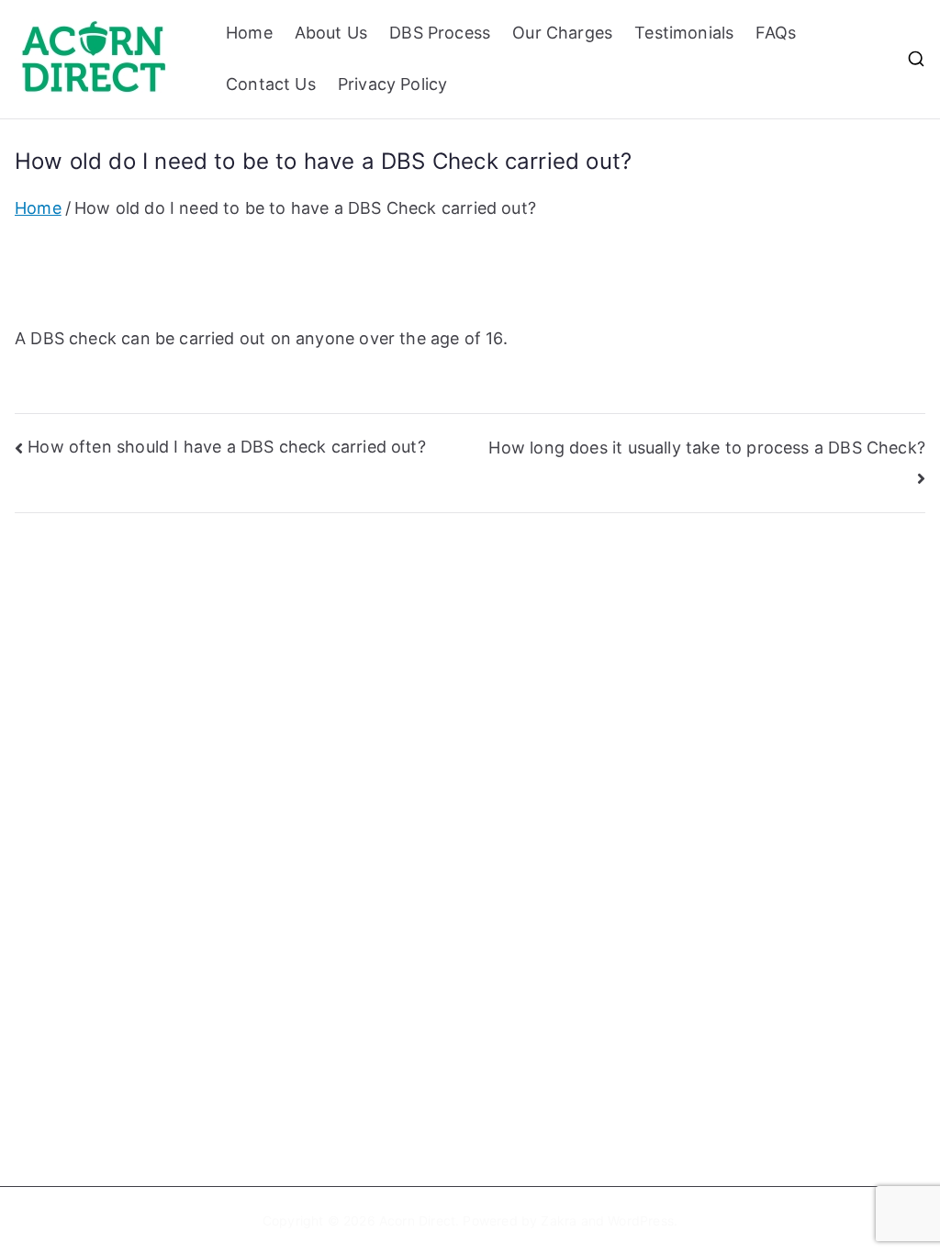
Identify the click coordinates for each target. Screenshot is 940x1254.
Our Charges (562, 32)
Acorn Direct (417, 1220)
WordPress (641, 1220)
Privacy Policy (393, 84)
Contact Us (271, 84)
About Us (331, 32)
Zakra (558, 1220)
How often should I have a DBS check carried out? (227, 446)
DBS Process (439, 32)
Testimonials (683, 32)
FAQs (775, 32)
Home (249, 32)
